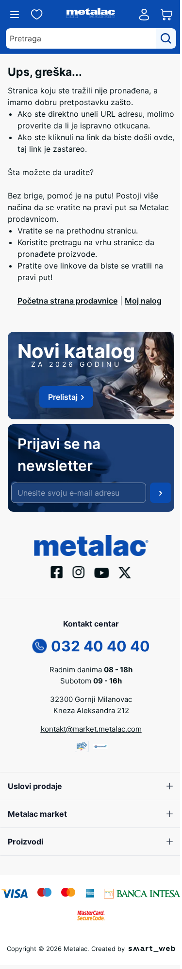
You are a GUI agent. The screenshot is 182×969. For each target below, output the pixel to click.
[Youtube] (102, 572)
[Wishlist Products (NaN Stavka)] (37, 14)
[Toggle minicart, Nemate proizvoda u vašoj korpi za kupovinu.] (166, 14)
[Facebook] (57, 571)
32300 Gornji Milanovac (91, 699)
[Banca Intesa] (142, 892)
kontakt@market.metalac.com (91, 729)
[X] (125, 571)
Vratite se (35, 230)
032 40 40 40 (100, 646)
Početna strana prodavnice (67, 300)
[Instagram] (79, 571)
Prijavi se (160, 493)
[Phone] (40, 645)
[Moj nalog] (144, 14)
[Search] (166, 38)
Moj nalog (143, 300)
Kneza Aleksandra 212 (91, 710)
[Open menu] (14, 14)
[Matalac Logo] (91, 545)
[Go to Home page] (90, 14)
